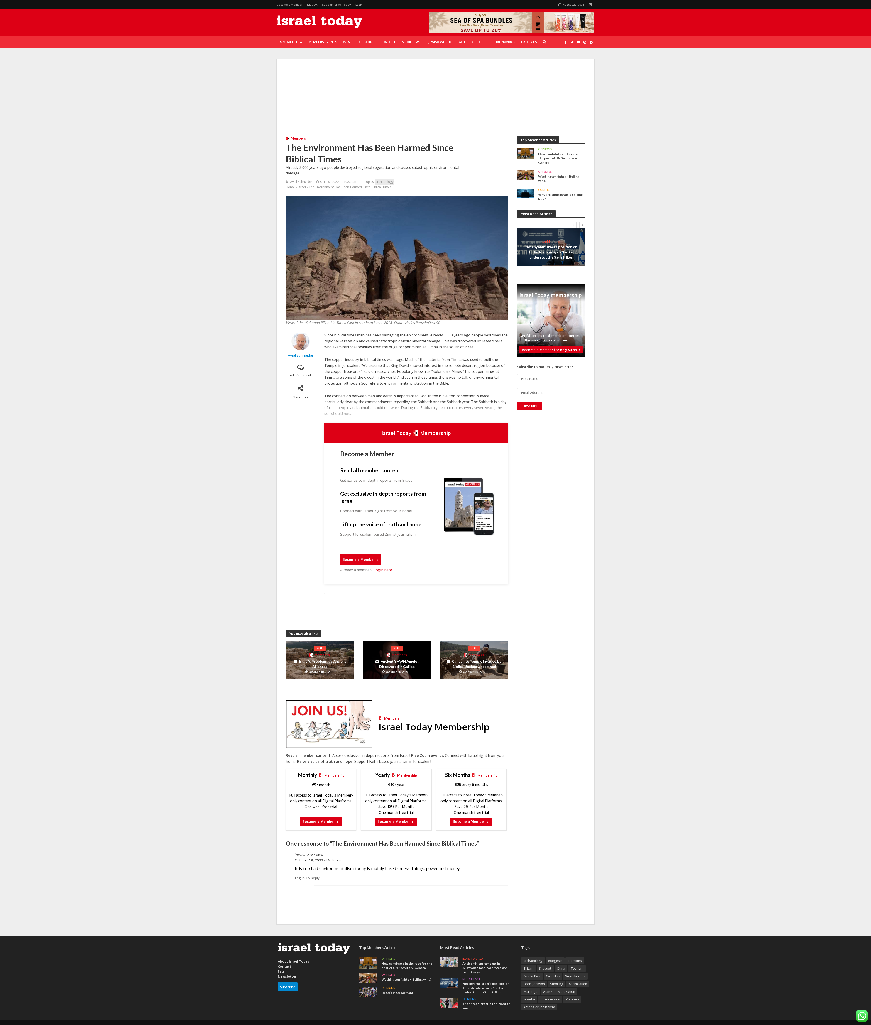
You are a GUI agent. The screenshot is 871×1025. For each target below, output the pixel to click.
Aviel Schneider (301, 181)
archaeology (384, 181)
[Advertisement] (435, 102)
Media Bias (532, 976)
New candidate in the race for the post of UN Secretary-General (560, 158)
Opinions (545, 149)
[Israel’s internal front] (368, 991)
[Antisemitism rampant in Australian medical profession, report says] (449, 962)
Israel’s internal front (397, 993)
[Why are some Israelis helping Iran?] (525, 193)
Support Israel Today (336, 4)
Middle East (551, 241)
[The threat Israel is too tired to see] (449, 1002)
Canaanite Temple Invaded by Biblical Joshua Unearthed (477, 664)
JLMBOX (312, 4)
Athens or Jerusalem (539, 1007)
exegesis (555, 960)
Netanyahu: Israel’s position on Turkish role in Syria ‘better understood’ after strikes (551, 252)
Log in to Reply (307, 877)
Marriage (531, 991)
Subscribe (287, 987)
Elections (575, 960)
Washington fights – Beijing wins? (558, 178)
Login (359, 4)
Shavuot (545, 968)
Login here (383, 569)
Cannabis (553, 976)
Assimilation (578, 983)
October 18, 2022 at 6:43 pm (318, 860)
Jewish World (472, 959)
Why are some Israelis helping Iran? (560, 197)
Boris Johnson (534, 983)
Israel (302, 187)
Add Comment (300, 375)
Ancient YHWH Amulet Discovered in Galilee (399, 664)
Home (290, 187)
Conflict (544, 190)
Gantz (547, 991)
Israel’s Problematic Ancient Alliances (322, 664)
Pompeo (572, 999)
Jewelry (529, 999)
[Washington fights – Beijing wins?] (525, 174)
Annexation (566, 991)
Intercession (550, 999)
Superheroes (575, 976)
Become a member (290, 4)
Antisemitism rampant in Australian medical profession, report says (485, 967)
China (561, 968)
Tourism (576, 968)
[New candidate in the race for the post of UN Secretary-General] (525, 153)
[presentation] (574, 225)
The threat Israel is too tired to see (486, 1006)
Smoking (556, 983)
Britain (528, 968)
